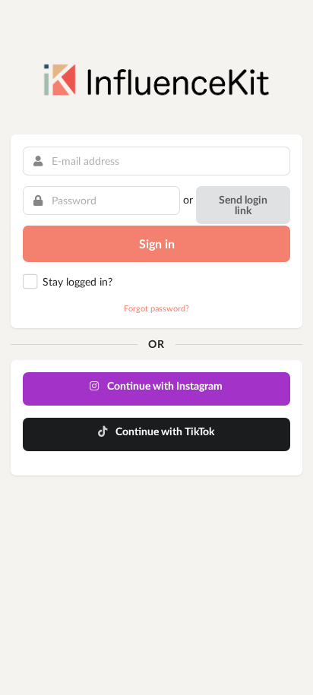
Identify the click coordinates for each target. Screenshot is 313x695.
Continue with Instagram (164, 385)
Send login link (243, 204)
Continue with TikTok (163, 431)
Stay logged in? (77, 281)
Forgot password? (156, 308)
